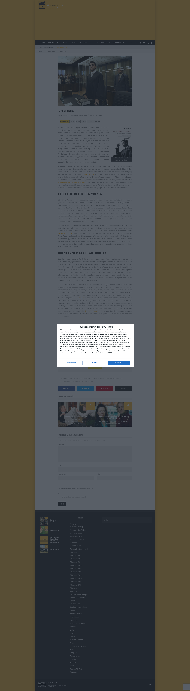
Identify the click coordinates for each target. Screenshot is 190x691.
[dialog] (95, 345)
